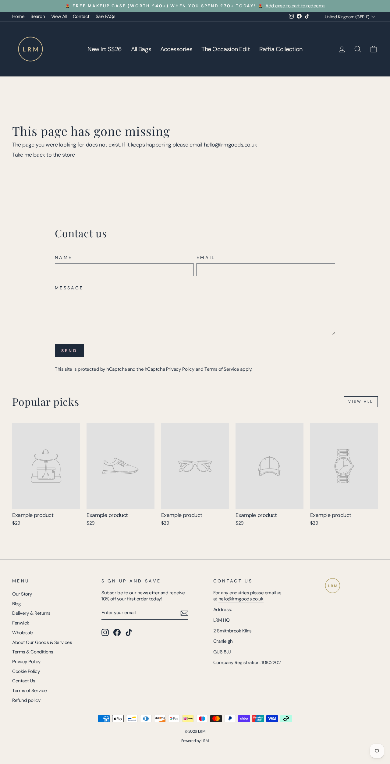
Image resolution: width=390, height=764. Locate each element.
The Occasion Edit (225, 49)
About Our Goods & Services (42, 642)
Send (69, 350)
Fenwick (20, 623)
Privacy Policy (180, 369)
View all (360, 401)
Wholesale (22, 633)
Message (69, 288)
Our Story (22, 594)
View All (59, 16)
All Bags (141, 49)
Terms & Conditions (32, 652)
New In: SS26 (104, 49)
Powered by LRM (195, 740)
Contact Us (23, 681)
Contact (81, 16)
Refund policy (26, 700)
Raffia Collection (281, 49)
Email (206, 257)
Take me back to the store (43, 154)
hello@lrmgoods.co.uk (241, 599)
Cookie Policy (26, 671)
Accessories (176, 49)
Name (63, 257)
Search (37, 16)
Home (18, 16)
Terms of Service (221, 369)
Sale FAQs (105, 16)
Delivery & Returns (31, 613)
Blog (16, 604)
